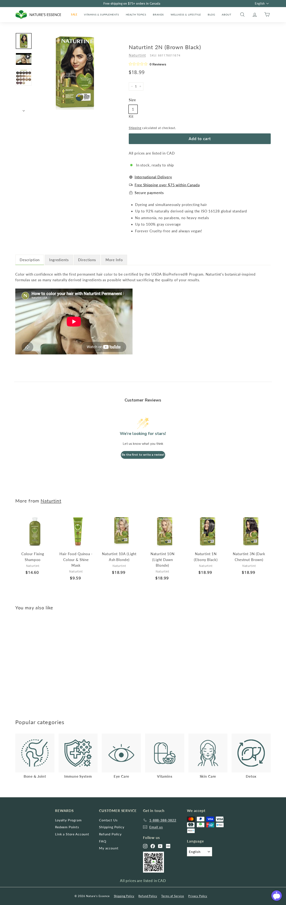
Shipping (135, 128)
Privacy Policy (197, 896)
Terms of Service (172, 896)
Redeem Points (67, 827)
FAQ (102, 841)
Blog (211, 14)
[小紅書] (168, 846)
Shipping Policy (111, 827)
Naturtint (137, 55)
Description (30, 260)
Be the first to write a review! (143, 455)
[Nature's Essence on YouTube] (160, 846)
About (226, 14)
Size (132, 99)
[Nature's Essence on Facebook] (153, 846)
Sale (74, 14)
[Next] (23, 110)
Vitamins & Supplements (101, 14)
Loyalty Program (68, 820)
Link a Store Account (72, 834)
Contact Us (108, 820)
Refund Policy (110, 834)
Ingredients (58, 260)
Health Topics (136, 14)
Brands (158, 14)
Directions (87, 260)
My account (109, 848)
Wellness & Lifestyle (186, 14)
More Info (114, 260)
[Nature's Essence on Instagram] (145, 846)
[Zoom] (75, 72)
